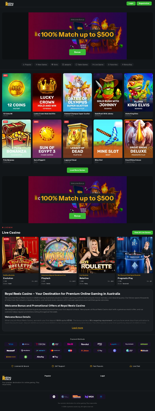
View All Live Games (142, 232)
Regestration (144, 3)
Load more (77, 327)
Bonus (77, 52)
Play (18, 90)
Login (131, 3)
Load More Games (77, 170)
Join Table (22, 255)
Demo (17, 95)
